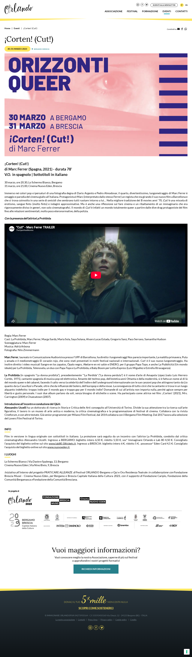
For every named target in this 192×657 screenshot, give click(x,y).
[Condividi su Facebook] (182, 29)
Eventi (167, 11)
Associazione (113, 11)
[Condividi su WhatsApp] (186, 29)
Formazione (150, 11)
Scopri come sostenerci (96, 608)
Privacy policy (106, 619)
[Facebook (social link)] (142, 5)
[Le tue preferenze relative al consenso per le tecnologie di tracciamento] (187, 652)
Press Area (93, 619)
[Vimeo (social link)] (146, 5)
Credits (133, 619)
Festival (132, 11)
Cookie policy (121, 619)
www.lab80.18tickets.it (62, 443)
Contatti (182, 11)
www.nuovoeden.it (58, 447)
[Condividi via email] (178, 29)
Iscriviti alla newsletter (164, 5)
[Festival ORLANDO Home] (18, 8)
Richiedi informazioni (96, 568)
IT (182, 5)
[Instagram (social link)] (138, 5)
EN (186, 5)
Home (7, 28)
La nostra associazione (65, 619)
